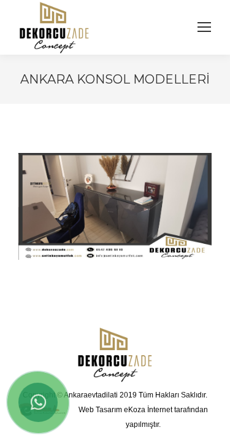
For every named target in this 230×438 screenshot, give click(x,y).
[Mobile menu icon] (204, 27)
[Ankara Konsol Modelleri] (115, 206)
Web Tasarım (100, 409)
